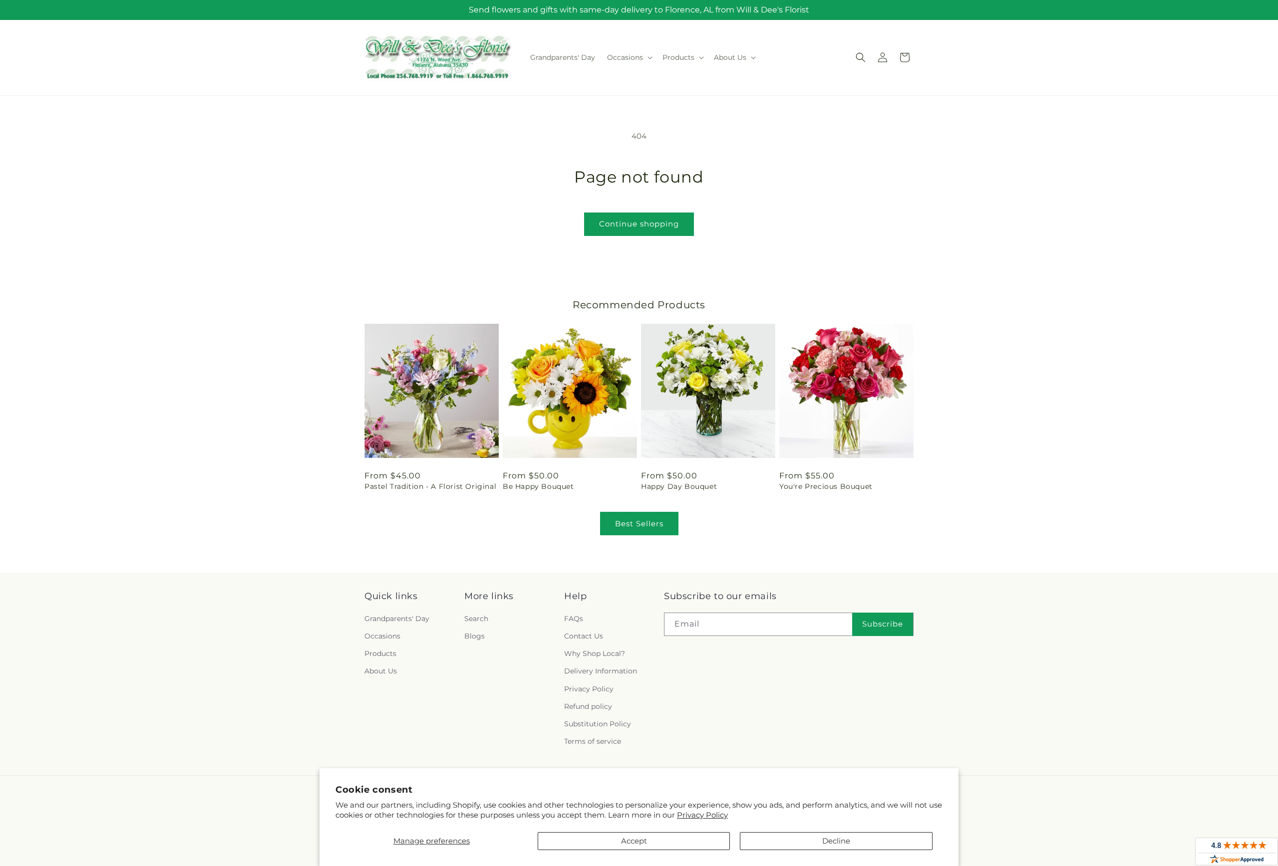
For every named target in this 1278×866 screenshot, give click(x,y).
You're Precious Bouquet (826, 486)
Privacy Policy (702, 815)
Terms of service (592, 741)
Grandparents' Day (396, 618)
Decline (836, 841)
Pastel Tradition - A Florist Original (430, 486)
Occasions (382, 636)
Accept (634, 841)
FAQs (573, 618)
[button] (628, 57)
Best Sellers (639, 523)
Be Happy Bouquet (538, 486)
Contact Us (583, 636)
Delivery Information (600, 670)
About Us (380, 670)
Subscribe (882, 624)
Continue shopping (639, 223)
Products (380, 653)
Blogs (474, 636)
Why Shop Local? (594, 653)
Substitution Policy (597, 723)
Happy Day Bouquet (679, 486)
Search (476, 618)
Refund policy (588, 706)
